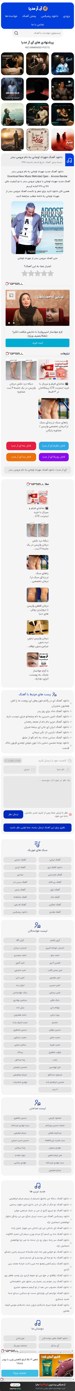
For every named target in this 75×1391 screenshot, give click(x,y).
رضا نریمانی (20, 1147)
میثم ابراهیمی (20, 1074)
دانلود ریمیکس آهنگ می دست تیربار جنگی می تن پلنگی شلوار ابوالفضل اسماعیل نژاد (37, 1219)
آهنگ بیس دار (20, 882)
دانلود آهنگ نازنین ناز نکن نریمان (50, 732)
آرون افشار (55, 940)
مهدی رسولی (55, 1147)
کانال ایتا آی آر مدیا (21, 457)
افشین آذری (55, 962)
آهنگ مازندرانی (55, 874)
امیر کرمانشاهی (55, 1155)
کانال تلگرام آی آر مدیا (53, 446)
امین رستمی (54, 992)
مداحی (20, 874)
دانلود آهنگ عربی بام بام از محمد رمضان (46, 722)
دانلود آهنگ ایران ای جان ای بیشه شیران (46, 727)
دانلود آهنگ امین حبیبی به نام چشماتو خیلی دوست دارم (38, 716)
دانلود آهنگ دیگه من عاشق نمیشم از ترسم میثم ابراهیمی (39, 1198)
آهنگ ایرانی (55, 859)
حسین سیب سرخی (20, 1140)
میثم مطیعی (20, 1133)
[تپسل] (1, 1379)
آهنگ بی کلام (55, 882)
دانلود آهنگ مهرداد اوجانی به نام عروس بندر (36, 157)
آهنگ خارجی (20, 859)
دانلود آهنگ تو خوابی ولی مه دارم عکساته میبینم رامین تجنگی (36, 1252)
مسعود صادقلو (55, 1074)
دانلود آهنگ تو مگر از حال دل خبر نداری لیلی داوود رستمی (39, 1204)
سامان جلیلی (20, 1044)
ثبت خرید (37, 343)
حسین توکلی (55, 1029)
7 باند (55, 1089)
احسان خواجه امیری (55, 947)
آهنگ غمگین (55, 904)
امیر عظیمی (55, 977)
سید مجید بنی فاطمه (55, 1140)
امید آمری (20, 962)
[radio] (50, 274)
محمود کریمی (55, 1118)
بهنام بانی (54, 1007)
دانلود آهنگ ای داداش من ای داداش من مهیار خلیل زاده (40, 1228)
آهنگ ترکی (55, 889)
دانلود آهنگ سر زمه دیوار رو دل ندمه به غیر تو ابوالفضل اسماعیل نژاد (39, 1243)
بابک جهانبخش (20, 992)
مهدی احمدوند (20, 1082)
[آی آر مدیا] (37, 8)
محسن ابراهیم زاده (55, 1082)
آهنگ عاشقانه (20, 897)
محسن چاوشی (20, 1067)
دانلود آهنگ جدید (54, 171)
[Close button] (72, 1351)
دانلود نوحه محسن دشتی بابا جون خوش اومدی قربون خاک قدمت (37, 745)
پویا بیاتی (54, 1014)
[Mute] (14, 323)
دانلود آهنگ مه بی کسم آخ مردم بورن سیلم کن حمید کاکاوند (37, 1234)
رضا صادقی (20, 1059)
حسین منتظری (20, 1029)
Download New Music (19, 176)
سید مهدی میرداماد (20, 1125)
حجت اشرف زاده (20, 1022)
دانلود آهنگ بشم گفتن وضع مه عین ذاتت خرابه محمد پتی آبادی (38, 1266)
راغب (55, 1059)
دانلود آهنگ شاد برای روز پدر (53, 711)
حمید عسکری (20, 1037)
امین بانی (20, 977)
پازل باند (20, 1007)
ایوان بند (20, 985)
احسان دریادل (20, 947)
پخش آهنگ (29, 16)
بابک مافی (54, 1000)
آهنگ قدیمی (20, 904)
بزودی (66, 16)
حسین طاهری (20, 1118)
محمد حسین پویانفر (55, 1125)
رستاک (20, 1052)
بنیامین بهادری (20, 1000)
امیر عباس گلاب (55, 970)
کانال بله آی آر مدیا (21, 446)
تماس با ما (37, 24)
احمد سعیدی (20, 955)
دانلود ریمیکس (49, 16)
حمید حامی (55, 1037)
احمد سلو (55, 955)
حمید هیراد (55, 1044)
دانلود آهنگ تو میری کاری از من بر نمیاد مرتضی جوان (41, 1210)
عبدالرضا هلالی (55, 1133)
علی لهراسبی (55, 1067)
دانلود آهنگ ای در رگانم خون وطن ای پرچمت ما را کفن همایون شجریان (40, 703)
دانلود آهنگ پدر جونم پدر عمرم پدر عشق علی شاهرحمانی (39, 1281)
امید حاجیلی (20, 970)
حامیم (55, 1022)
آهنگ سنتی (20, 889)
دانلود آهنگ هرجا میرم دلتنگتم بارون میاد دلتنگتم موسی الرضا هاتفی (37, 1308)
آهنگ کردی (20, 867)
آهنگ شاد (54, 897)
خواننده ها (11, 16)
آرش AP (20, 940)
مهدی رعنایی (20, 1162)
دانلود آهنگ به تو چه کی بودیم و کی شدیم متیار (44, 1257)
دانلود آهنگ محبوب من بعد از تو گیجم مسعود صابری (41, 1287)
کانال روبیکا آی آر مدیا (54, 457)
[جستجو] (16, 33)
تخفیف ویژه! (20, 1373)
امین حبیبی (55, 985)
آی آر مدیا (62, 470)
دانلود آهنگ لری (54, 867)
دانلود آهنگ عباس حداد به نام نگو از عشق (45, 737)
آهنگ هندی (55, 912)
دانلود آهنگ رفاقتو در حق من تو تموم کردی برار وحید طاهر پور (36, 1275)
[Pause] (9, 323)
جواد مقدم (20, 1155)
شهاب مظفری (55, 1052)
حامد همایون (20, 1014)
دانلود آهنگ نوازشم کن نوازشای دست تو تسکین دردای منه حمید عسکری (38, 1296)
